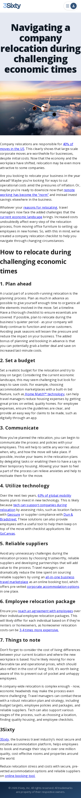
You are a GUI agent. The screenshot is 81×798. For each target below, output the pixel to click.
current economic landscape (21, 217)
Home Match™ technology (44, 394)
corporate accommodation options (53, 586)
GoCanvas (7, 533)
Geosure (13, 514)
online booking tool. (20, 776)
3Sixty (4, 739)
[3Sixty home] (12, 6)
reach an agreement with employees (45, 611)
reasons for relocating (40, 207)
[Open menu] (71, 6)
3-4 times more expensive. (39, 630)
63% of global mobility (54, 495)
